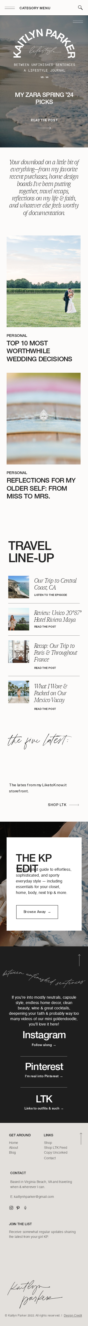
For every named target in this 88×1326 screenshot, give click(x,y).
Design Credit (73, 1315)
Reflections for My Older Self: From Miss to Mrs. (41, 489)
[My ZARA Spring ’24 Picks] (44, 128)
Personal (17, 336)
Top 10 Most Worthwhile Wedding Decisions (39, 352)
